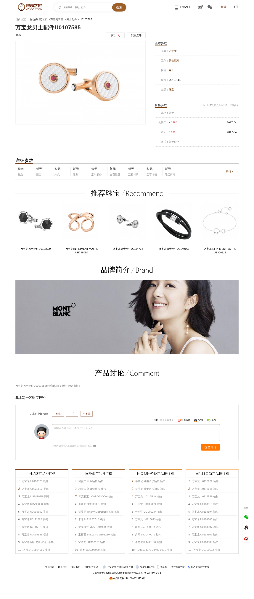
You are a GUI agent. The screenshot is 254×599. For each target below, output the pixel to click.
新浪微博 (185, 420)
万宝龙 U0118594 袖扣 (205, 511)
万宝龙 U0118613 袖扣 (148, 519)
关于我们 (49, 567)
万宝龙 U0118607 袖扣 (205, 534)
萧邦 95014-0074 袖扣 (148, 526)
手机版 (164, 567)
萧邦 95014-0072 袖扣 (148, 534)
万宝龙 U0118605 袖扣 (205, 519)
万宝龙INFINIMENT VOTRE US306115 (220, 250)
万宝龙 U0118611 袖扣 (205, 488)
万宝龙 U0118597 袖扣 (205, 526)
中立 (72, 413)
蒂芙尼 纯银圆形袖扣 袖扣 (150, 481)
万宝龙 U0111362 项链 (35, 519)
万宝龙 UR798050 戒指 (35, 504)
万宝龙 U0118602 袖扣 (206, 549)
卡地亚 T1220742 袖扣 (91, 519)
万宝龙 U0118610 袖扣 (205, 504)
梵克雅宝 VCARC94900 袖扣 (95, 526)
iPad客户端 (127, 567)
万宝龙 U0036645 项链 (35, 534)
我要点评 (136, 35)
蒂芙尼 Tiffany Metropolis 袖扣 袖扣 (99, 511)
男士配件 (71, 19)
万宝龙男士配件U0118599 (35, 248)
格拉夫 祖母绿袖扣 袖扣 (92, 488)
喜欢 (113, 35)
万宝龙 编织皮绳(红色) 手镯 (38, 542)
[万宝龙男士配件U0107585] (80, 82)
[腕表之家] (30, 7)
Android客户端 (147, 567)
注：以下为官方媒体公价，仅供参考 (221, 105)
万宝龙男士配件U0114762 (128, 248)
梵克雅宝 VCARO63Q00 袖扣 (95, 496)
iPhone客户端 (114, 567)
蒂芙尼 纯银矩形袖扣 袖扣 (150, 488)
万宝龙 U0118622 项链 (205, 481)
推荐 (58, 413)
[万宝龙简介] (127, 281)
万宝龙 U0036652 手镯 (35, 511)
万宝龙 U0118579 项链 (35, 481)
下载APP (185, 7)
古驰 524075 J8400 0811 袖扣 (154, 549)
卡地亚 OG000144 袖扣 (149, 511)
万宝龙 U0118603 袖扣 (205, 542)
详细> (229, 171)
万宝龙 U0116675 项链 (35, 526)
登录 (223, 7)
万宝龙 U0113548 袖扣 (148, 496)
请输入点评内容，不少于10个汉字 (73, 427)
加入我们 (75, 567)
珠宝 (171, 89)
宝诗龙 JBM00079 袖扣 (91, 542)
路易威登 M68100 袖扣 (148, 542)
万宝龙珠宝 (56, 19)
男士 (171, 70)
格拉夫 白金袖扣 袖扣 (90, 481)
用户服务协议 (91, 567)
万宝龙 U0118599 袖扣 (205, 496)
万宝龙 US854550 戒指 (36, 549)
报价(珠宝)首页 (38, 19)
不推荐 (87, 413)
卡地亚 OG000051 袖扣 (92, 504)
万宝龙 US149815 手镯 (35, 496)
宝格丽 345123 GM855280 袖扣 (97, 534)
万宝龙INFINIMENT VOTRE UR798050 (81, 250)
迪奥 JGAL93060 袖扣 (93, 549)
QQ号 (200, 420)
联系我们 (62, 567)
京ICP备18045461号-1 (149, 573)
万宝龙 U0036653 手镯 (35, 488)
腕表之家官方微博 (200, 567)
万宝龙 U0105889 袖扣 (148, 504)
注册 (236, 7)
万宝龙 (173, 50)
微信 (214, 420)
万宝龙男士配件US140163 (174, 248)
